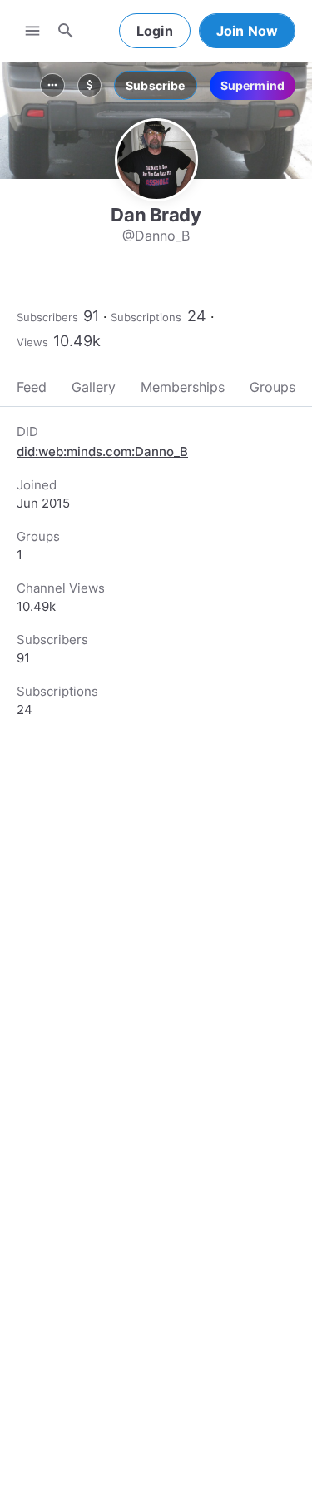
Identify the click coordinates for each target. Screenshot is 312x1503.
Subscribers (47, 317)
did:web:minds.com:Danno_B (102, 451)
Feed (32, 387)
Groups (272, 387)
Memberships (183, 387)
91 (91, 316)
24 (196, 316)
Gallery (94, 387)
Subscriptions (146, 317)
